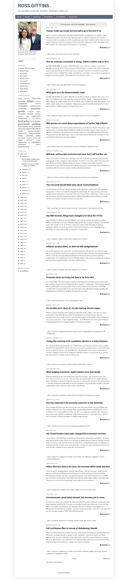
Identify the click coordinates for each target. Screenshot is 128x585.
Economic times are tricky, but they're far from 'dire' (70, 277)
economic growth (55, 85)
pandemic (74, 270)
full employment (86, 457)
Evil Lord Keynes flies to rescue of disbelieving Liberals (71, 528)
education (21, 114)
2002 (22, 260)
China (52, 54)
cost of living (54, 177)
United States (76, 54)
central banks (54, 208)
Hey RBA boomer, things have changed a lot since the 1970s (74, 216)
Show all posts (90, 24)
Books (27, 17)
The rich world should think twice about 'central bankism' (72, 185)
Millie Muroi (23, 91)
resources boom (31, 138)
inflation (60, 115)
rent (89, 177)
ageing (20, 98)
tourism (49, 459)
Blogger (67, 573)
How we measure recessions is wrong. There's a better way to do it (77, 62)
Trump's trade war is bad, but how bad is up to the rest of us (73, 31)
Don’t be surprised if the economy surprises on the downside (74, 403)
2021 (22, 206)
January (24, 193)
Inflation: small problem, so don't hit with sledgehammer (72, 246)
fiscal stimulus (87, 395)
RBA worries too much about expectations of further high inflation (77, 123)
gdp (62, 85)
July (23, 175)
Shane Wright (24, 89)
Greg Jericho (24, 81)
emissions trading (23, 116)
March (24, 187)
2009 (22, 242)
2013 (22, 230)
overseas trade (59, 54)
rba (84, 115)
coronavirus (63, 364)
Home (19, 17)
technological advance (29, 144)
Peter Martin (23, 76)
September (25, 169)
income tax (62, 177)
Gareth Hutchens (25, 83)
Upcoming (73, 17)
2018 (22, 215)
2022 (22, 203)
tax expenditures (34, 142)
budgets (30, 100)
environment (22, 118)
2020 (22, 209)
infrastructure (22, 129)
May (23, 181)
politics (84, 364)
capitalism (38, 101)
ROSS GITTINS (33, 5)
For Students (61, 17)
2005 (22, 254)
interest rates (67, 115)
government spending (88, 551)
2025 (22, 154)
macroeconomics (83, 208)
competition (54, 239)
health (79, 364)
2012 (22, 233)
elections (30, 114)
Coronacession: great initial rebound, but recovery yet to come (75, 497)
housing (68, 208)
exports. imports (32, 118)
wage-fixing (91, 146)
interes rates (74, 177)
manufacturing (22, 133)
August (24, 172)
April (24, 184)
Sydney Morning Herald (27, 68)
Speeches (37, 17)
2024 (22, 197)
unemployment (81, 85)
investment (83, 490)
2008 (22, 245)
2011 (22, 236)
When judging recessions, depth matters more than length (73, 372)
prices (79, 177)
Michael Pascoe (24, 78)
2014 (22, 227)
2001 (22, 263)
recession (65, 54)
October (24, 156)
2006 (22, 251)
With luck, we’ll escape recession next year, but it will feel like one (76, 154)
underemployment (88, 331)
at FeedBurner (24, 271)
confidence (38, 103)
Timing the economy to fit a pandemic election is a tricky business (77, 341)
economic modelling (72, 364)
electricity (38, 114)
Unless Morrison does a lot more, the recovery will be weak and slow (78, 466)
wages (96, 146)
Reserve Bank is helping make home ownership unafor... (31, 160)
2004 (22, 257)
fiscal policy (62, 208)
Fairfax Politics (24, 71)
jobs (72, 115)
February (25, 190)
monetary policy (78, 115)
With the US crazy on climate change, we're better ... (30, 165)
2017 (22, 218)
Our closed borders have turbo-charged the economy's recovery (76, 433)
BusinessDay (24, 73)
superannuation (22, 142)
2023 (22, 200)
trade (70, 54)
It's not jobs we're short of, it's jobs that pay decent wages (73, 308)
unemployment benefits (61, 553)
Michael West (24, 86)
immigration (95, 457)
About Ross (48, 17)
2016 (22, 221)
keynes (99, 551)
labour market (67, 85)
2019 (22, 212)
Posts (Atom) (58, 562)
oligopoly (75, 239)
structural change (34, 140)
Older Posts (106, 558)
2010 (22, 239)
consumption (54, 520)
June (23, 178)
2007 (22, 248)
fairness (38, 118)
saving (94, 520)
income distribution (35, 126)
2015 (22, 224)
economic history (34, 112)
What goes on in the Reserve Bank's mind (65, 92)
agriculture (27, 98)
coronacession (55, 270)
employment (54, 115)
